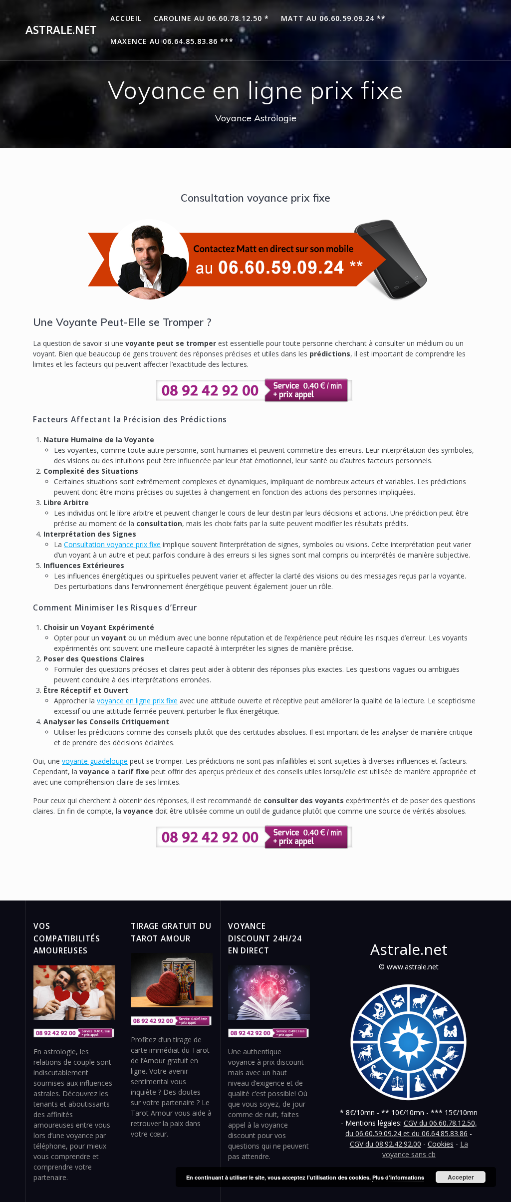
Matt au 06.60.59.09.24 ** (333, 18)
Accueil (126, 18)
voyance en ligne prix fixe (137, 700)
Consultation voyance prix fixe (112, 544)
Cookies (441, 1144)
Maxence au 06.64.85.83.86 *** (172, 41)
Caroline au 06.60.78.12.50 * (211, 18)
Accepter (461, 1177)
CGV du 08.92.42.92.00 (385, 1144)
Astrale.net (61, 29)
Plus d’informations (398, 1177)
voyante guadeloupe (95, 761)
